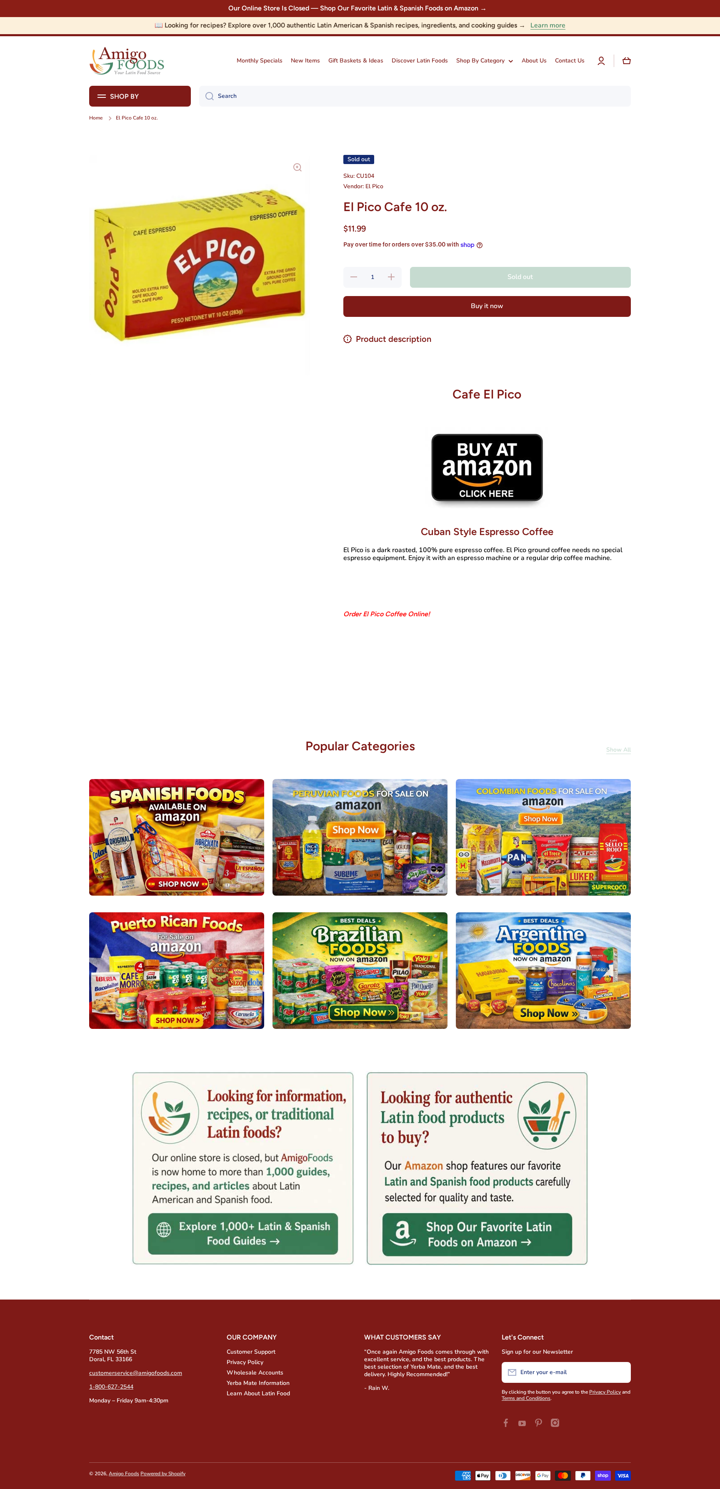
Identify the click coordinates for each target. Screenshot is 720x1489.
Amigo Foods (124, 1473)
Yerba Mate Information (258, 1383)
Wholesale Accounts (255, 1373)
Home (95, 118)
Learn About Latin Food (258, 1393)
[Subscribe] (620, 1372)
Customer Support (251, 1352)
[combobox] (415, 96)
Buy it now (487, 306)
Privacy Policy (245, 1362)
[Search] (206, 96)
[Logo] (126, 61)
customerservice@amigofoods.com (135, 1373)
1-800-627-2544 (111, 1387)
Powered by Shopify (162, 1473)
